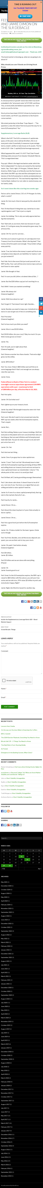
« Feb (3, 869)
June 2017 (4, 1112)
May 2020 (4, 1010)
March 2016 (5, 1164)
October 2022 (5, 927)
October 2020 (5, 991)
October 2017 (5, 1097)
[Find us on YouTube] (40, 607)
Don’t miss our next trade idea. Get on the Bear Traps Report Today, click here (21, 40)
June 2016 (4, 1157)
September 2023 (6, 912)
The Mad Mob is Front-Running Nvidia (13, 745)
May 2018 (4, 1070)
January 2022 (5, 950)
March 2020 (5, 1018)
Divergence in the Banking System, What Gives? (16, 752)
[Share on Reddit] (31, 601)
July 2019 (4, 1033)
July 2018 (4, 1067)
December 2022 (6, 923)
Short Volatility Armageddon (15, 778)
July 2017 (4, 1108)
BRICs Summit (5, 734)
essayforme (5, 772)
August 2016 (5, 1149)
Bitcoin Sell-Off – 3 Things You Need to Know (16, 741)
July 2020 (4, 1002)
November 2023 (6, 908)
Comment (4, 651)
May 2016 (4, 1161)
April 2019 (4, 1040)
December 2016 (6, 1134)
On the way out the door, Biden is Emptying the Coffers (19, 730)
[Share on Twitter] (25, 601)
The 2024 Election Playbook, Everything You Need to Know (20, 737)
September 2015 (6, 1172)
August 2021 (5, 961)
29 (4, 865)
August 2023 (5, 916)
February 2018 (5, 1082)
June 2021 (4, 969)
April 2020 (4, 1014)
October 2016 (5, 1142)
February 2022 (5, 946)
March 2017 (5, 1123)
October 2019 (5, 1025)
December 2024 (6, 886)
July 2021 (4, 965)
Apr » (39, 869)
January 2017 (5, 1131)
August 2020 (5, 999)
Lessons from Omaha (8, 726)
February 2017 (5, 1127)
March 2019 (5, 1044)
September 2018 (6, 1059)
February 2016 (5, 1168)
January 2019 (5, 1048)
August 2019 (5, 1029)
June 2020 (4, 1006)
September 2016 (6, 1146)
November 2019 (6, 1021)
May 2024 (4, 897)
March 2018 (5, 1078)
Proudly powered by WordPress (10, 1185)
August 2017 (5, 1104)
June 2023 (4, 920)
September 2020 (6, 995)
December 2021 (6, 954)
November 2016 (6, 1138)
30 (10, 865)
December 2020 (6, 987)
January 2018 (5, 1085)
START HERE (26, 16)
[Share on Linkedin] (34, 601)
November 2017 (6, 1093)
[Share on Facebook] (22, 601)
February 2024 (5, 905)
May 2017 (4, 1116)
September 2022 (6, 931)
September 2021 (6, 957)
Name (3, 689)
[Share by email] (40, 601)
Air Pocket (4, 749)
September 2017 (6, 1100)
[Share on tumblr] (37, 601)
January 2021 (5, 984)
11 (21, 856)
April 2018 (4, 1074)
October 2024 (5, 889)
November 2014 (6, 1176)
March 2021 (5, 976)
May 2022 (4, 938)
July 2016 (4, 1153)
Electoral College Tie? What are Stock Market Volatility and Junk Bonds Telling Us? (21, 773)
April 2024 (4, 901)
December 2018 (6, 1051)
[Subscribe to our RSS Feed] (37, 607)
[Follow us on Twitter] (34, 607)
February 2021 (5, 980)
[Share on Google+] (28, 601)
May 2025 (4, 882)
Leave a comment (17, 33)
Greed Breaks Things (8, 628)
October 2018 (5, 1055)
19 (27, 859)
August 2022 (5, 935)
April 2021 (4, 972)
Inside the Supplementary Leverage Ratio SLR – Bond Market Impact (19, 619)
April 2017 (4, 1119)
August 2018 (5, 1063)
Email (3, 697)
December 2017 (6, 1089)
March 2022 (5, 942)
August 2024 (5, 893)
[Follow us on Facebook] (31, 607)
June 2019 (4, 1036)
